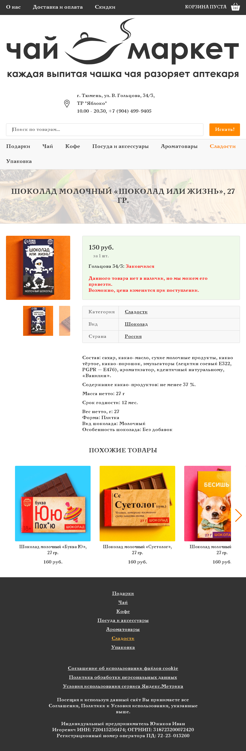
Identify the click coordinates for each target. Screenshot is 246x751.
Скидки (105, 7)
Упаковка (19, 161)
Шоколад (136, 324)
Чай (47, 146)
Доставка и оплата (58, 7)
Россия (133, 336)
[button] (13, 268)
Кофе (72, 146)
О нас (13, 7)
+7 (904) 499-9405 (130, 111)
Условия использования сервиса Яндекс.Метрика (123, 686)
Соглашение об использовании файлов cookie (123, 668)
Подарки (18, 146)
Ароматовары (179, 146)
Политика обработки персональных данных (123, 677)
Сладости (223, 146)
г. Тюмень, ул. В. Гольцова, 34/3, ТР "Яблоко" (116, 99)
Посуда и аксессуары (120, 146)
